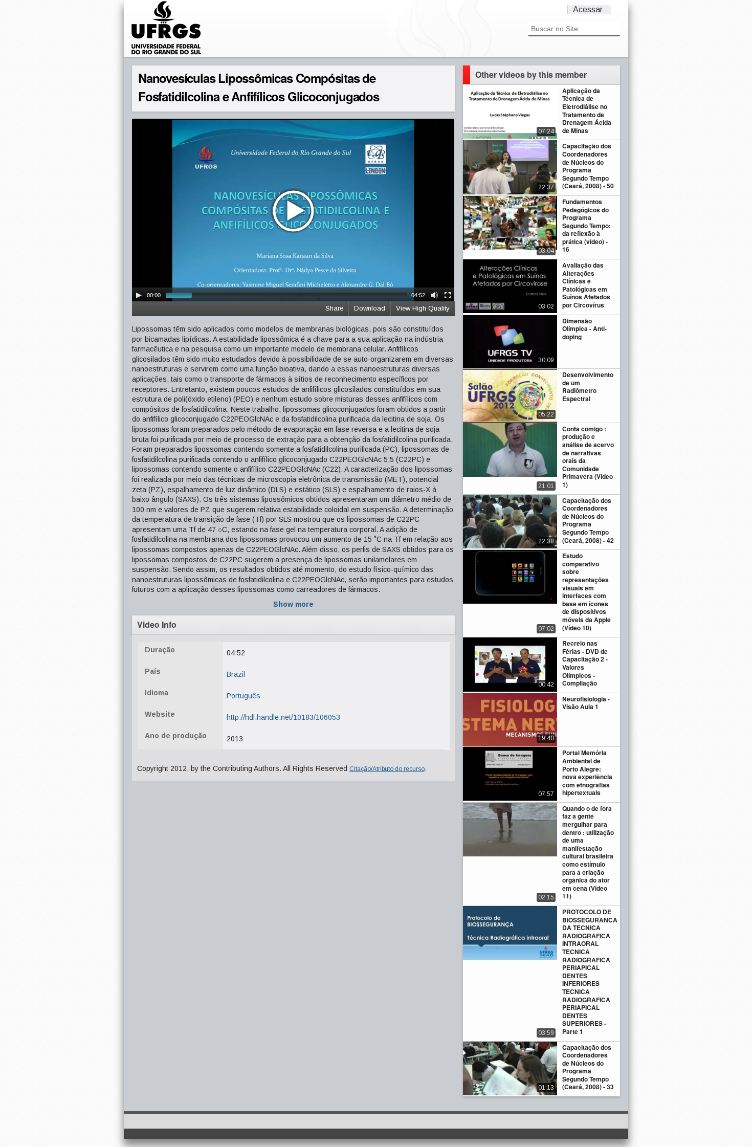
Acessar (588, 9)
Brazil (236, 674)
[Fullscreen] (448, 295)
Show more (293, 604)
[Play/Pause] (139, 295)
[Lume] (166, 53)
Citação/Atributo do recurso (387, 769)
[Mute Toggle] (434, 295)
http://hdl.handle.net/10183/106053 (283, 717)
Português (243, 696)
